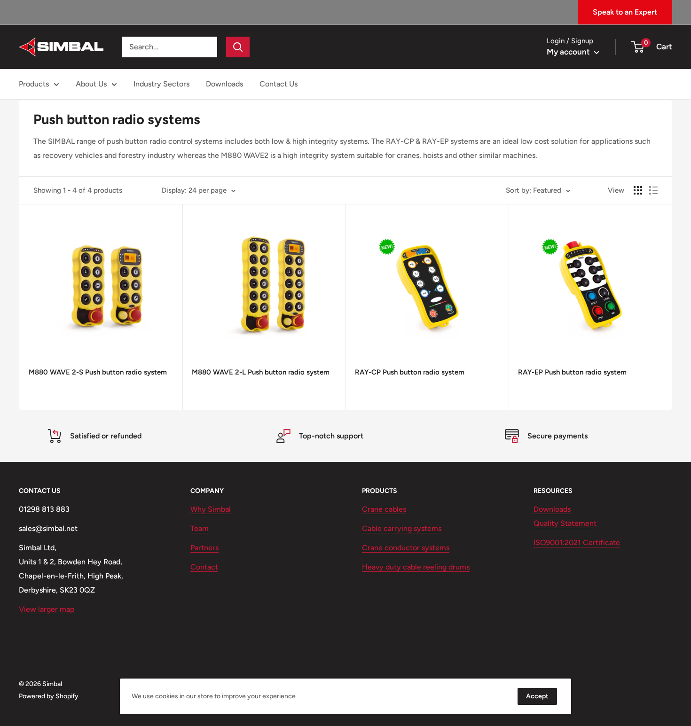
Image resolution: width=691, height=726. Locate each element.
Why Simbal (210, 509)
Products (34, 83)
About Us (91, 83)
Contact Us (278, 83)
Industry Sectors (161, 83)
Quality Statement (565, 523)
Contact (204, 566)
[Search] (238, 47)
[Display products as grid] (638, 190)
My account (569, 51)
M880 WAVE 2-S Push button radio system (98, 372)
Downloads (224, 83)
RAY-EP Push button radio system (572, 372)
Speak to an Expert (625, 12)
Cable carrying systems (401, 528)
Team (199, 528)
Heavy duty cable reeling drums (416, 566)
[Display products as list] (653, 190)
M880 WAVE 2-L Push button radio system (261, 372)
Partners (204, 547)
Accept (537, 696)
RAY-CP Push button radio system (409, 372)
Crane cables (384, 509)
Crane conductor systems (405, 547)
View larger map (47, 609)
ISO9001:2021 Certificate (577, 542)
